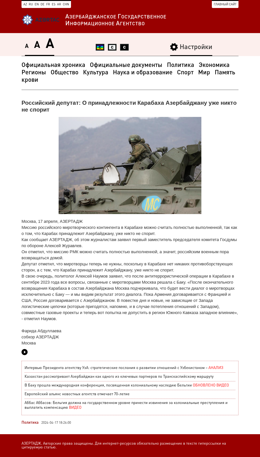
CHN (66, 4)
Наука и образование (142, 73)
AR (59, 4)
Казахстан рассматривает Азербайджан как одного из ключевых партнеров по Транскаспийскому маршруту (119, 377)
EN (37, 4)
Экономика (214, 65)
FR (48, 4)
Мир (204, 73)
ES (53, 4)
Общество (64, 73)
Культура (95, 73)
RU (31, 4)
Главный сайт (225, 4)
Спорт (185, 73)
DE (43, 4)
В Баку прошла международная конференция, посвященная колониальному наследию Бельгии (127, 385)
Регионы (34, 73)
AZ (25, 4)
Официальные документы (126, 65)
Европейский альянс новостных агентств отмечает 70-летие (77, 394)
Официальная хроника (53, 65)
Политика (180, 65)
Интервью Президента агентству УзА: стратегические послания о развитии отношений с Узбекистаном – (124, 368)
